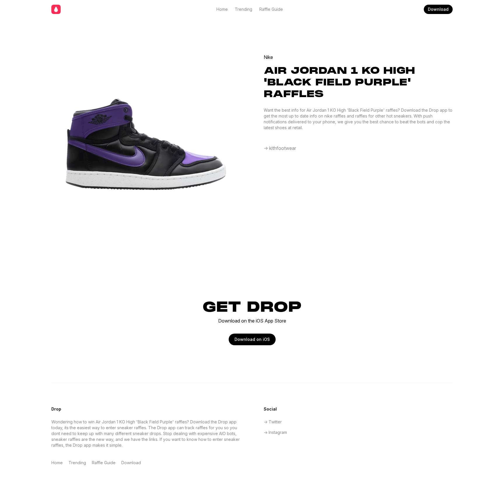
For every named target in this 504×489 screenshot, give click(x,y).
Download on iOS (252, 339)
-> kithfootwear (280, 148)
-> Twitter (273, 421)
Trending (243, 9)
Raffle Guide (271, 9)
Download (438, 9)
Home (222, 9)
